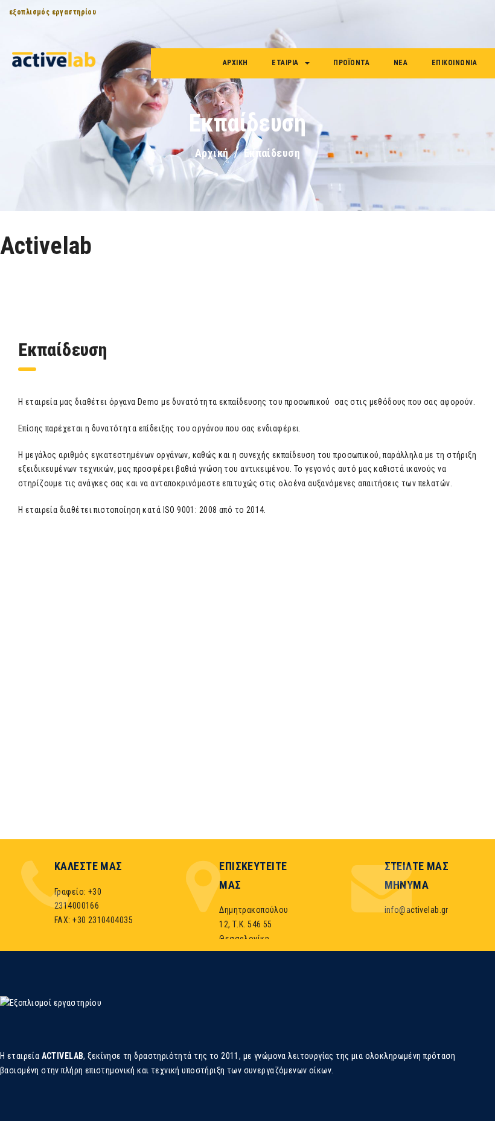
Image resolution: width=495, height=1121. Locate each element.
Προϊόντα (351, 63)
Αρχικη (235, 63)
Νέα (401, 63)
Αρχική (212, 153)
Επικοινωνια (454, 63)
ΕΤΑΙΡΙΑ (285, 63)
